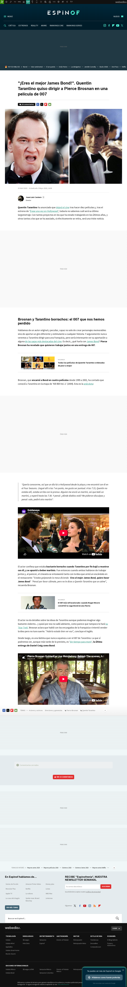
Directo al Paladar (63, 940)
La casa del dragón (13, 898)
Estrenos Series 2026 (82, 868)
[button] (35, 197)
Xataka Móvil (10, 943)
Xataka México (11, 969)
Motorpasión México (80, 969)
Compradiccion (95, 947)
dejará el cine (62, 207)
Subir (114, 928)
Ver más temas (12, 907)
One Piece (115, 67)
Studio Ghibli (103, 67)
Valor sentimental (37, 67)
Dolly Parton (63, 67)
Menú (10, 16)
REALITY (34, 25)
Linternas (49, 898)
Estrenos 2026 (67, 868)
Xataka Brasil (10, 973)
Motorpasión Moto (79, 943)
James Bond (93, 341)
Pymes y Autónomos (111, 944)
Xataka (8, 940)
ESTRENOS (23, 25)
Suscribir (106, 886)
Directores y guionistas (53, 710)
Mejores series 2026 (33, 868)
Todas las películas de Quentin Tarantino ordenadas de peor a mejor (81, 364)
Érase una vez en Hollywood (44, 211)
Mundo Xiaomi (11, 954)
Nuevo (116, 16)
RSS (95, 905)
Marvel (25, 67)
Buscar (117, 918)
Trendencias (94, 940)
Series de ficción (12, 884)
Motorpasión (77, 940)
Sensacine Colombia (46, 973)
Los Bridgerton (76, 67)
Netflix (124, 67)
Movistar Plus (11, 889)
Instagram (104, 25)
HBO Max (49, 893)
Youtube (117, 25)
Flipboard (113, 25)
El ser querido (50, 67)
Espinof (63, 12)
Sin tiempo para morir (81, 641)
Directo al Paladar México (63, 970)
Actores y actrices (36, 710)
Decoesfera (94, 943)
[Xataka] (2, 2)
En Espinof (61, 360)
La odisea (29, 893)
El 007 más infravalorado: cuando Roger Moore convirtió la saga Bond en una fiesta (79, 604)
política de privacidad (93, 892)
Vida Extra (26, 943)
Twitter (122, 25)
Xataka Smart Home (12, 950)
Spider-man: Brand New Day (32, 899)
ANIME (44, 25)
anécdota (88, 383)
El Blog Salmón (112, 940)
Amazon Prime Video (33, 884)
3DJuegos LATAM (28, 969)
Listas (48, 889)
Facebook (109, 25)
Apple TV (9, 893)
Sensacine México (45, 969)
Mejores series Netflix (99, 868)
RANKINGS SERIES (74, 25)
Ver (65, 777)
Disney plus (50, 884)
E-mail (49, 104)
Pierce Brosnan (72, 710)
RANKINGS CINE (57, 25)
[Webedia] (12, 927)
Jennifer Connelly (90, 67)
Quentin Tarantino (88, 710)
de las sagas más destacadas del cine (43, 341)
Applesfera (9, 947)
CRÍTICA (12, 25)
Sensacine (43, 940)
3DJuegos (26, 940)
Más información (63, 984)
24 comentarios (28, 104)
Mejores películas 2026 (51, 868)
